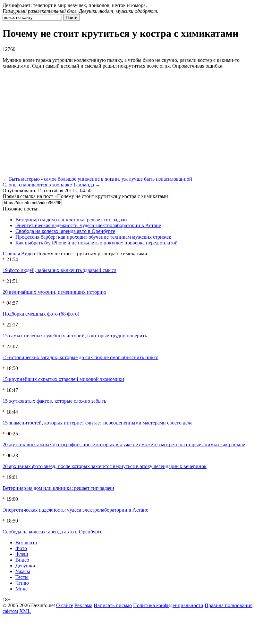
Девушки (25, 565)
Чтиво (22, 583)
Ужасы (22, 571)
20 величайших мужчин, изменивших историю (54, 292)
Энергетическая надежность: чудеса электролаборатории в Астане (88, 225)
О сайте (64, 605)
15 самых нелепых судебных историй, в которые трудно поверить (75, 335)
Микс (21, 588)
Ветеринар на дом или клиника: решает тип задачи (71, 219)
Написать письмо (113, 605)
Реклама (83, 605)
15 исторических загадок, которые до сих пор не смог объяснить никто (80, 357)
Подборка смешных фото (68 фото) (41, 314)
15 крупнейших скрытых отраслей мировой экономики (63, 379)
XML (25, 611)
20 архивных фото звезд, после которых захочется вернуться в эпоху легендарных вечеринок (105, 466)
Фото (21, 548)
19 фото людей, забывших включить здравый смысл (59, 270)
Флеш (21, 554)
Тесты (22, 577)
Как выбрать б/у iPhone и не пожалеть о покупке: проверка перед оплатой (96, 242)
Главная (11, 253)
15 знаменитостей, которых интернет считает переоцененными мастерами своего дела (97, 422)
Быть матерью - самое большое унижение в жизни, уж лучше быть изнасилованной (100, 179)
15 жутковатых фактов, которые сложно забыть (54, 401)
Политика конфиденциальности (168, 605)
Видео (28, 253)
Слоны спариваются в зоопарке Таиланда (48, 184)
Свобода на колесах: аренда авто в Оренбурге (65, 231)
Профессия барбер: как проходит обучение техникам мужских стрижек (93, 237)
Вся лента (26, 542)
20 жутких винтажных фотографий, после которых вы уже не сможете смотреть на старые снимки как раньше (124, 444)
